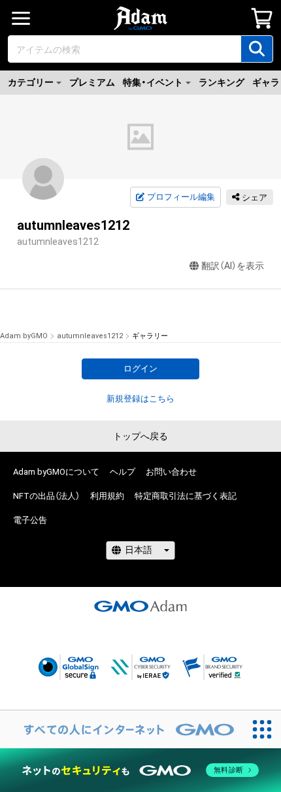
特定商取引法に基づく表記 (186, 496)
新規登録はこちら (140, 399)
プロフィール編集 (181, 197)
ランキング (221, 82)
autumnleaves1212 (90, 336)
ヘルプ (122, 472)
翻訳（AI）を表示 (232, 266)
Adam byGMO (24, 336)
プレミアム (92, 82)
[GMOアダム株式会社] (140, 606)
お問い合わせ (171, 472)
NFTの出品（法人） (46, 496)
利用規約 (107, 496)
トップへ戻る (140, 436)
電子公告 (30, 520)
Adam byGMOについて (56, 472)
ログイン (140, 368)
